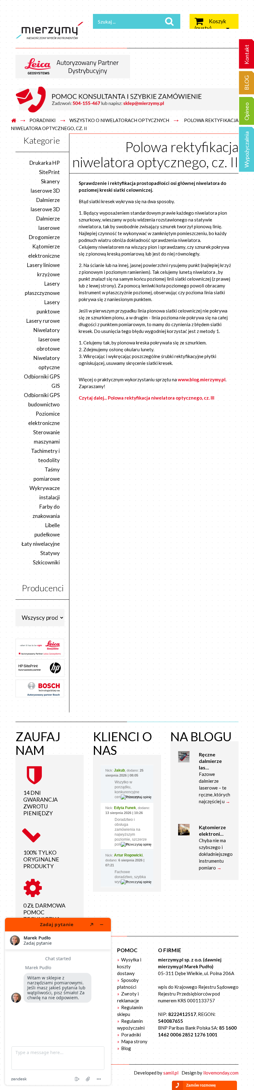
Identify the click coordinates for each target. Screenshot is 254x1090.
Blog (125, 1048)
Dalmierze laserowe (48, 223)
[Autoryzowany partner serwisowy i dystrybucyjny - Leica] (75, 66)
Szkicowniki (46, 562)
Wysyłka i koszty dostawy (129, 966)
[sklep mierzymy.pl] (49, 30)
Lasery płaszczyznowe (42, 288)
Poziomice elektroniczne (44, 418)
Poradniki (130, 1034)
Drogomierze (44, 237)
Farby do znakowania (46, 511)
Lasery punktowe (48, 307)
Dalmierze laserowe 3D (45, 204)
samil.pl (170, 1072)
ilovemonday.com (221, 1072)
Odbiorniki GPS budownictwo (42, 400)
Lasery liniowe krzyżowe (43, 270)
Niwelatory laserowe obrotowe (46, 339)
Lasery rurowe (43, 320)
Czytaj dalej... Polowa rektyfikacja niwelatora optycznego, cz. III (146, 398)
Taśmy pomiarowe (46, 474)
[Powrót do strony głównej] (14, 121)
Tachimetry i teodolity (45, 455)
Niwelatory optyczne (46, 362)
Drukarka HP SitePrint (44, 167)
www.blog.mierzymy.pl (202, 379)
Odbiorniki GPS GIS (42, 381)
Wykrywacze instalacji (44, 493)
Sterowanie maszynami (46, 437)
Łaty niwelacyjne (40, 544)
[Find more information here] (58, 1001)
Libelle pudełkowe (47, 530)
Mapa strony (133, 1041)
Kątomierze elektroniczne (44, 251)
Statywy (50, 553)
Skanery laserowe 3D (45, 186)
